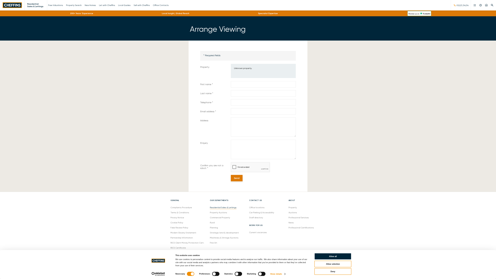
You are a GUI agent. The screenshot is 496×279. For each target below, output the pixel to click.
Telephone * (206, 102)
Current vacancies (258, 232)
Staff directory (256, 217)
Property (204, 67)
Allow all (333, 256)
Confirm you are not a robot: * (211, 166)
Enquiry (204, 143)
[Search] (492, 5)
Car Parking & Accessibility (261, 212)
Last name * (206, 93)
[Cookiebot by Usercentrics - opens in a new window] (158, 274)
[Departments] (475, 5)
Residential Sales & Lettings (35, 5)
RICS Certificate (178, 248)
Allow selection (333, 264)
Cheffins (12, 5)
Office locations (257, 207)
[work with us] (486, 5)
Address (204, 120)
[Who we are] (480, 5)
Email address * (208, 111)
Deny (333, 271)
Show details (276, 274)
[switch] (215, 274)
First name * (206, 84)
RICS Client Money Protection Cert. (187, 243)
